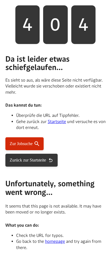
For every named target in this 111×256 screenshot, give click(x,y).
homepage (55, 241)
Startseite (57, 121)
